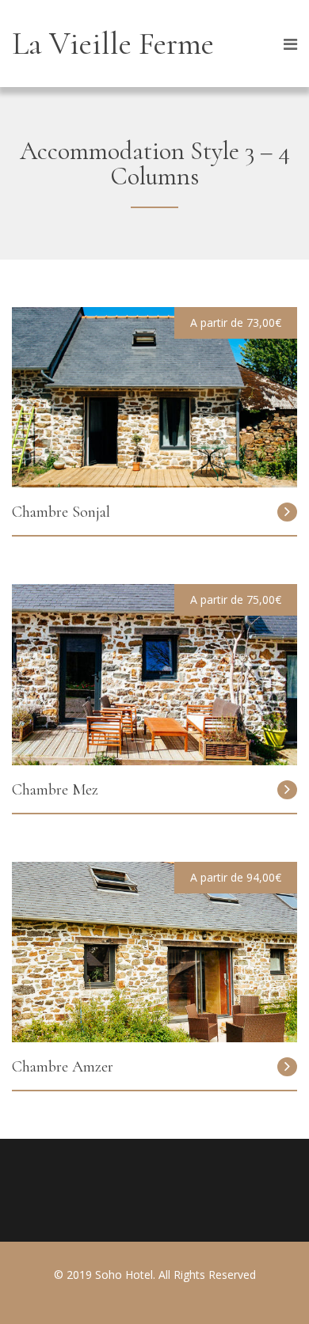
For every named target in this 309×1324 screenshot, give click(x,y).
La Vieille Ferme (113, 44)
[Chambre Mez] (154, 760)
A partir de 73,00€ (235, 322)
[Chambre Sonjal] (154, 482)
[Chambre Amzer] (154, 1037)
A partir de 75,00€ (235, 599)
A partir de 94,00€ (235, 877)
